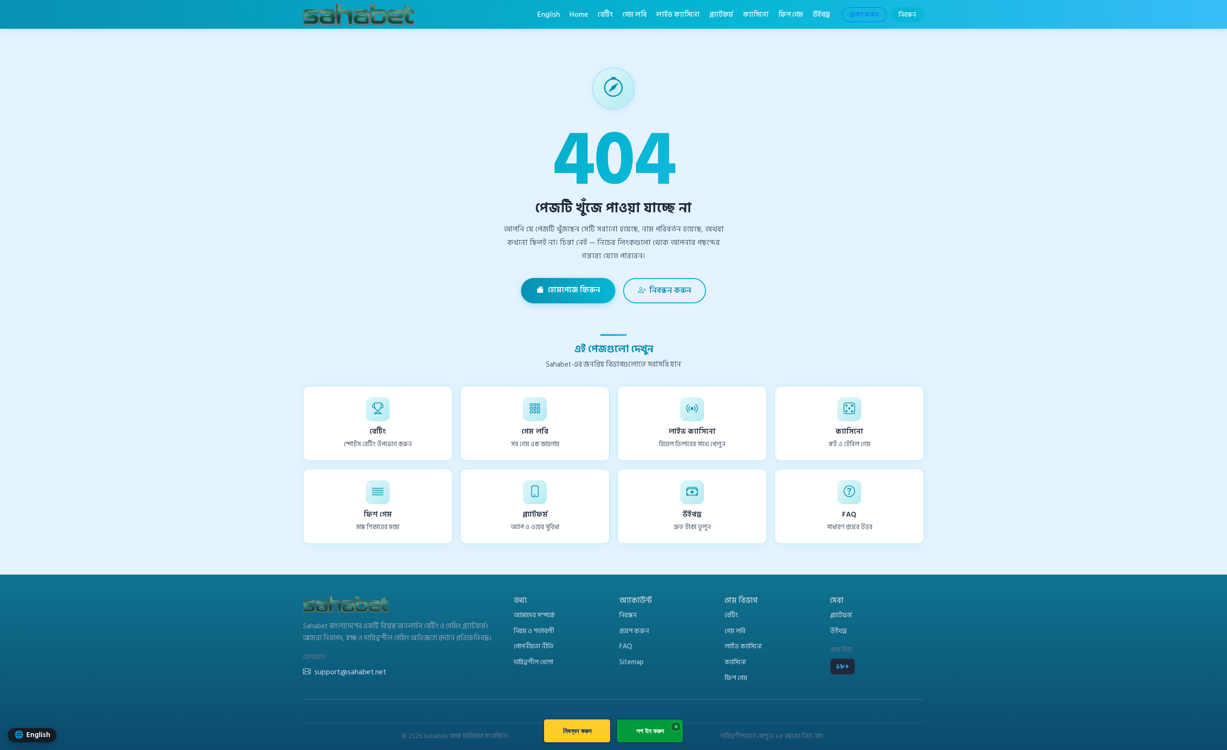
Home (578, 14)
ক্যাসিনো (756, 14)
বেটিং (605, 14)
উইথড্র (821, 14)
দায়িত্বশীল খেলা (533, 662)
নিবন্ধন (907, 14)
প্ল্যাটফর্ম (721, 14)
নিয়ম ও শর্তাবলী (534, 630)
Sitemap (631, 662)
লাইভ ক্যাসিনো (678, 14)
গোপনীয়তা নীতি (534, 646)
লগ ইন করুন (650, 730)
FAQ (625, 646)
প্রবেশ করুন (864, 14)
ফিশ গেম (790, 14)
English (548, 14)
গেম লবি (635, 14)
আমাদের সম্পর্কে (534, 615)
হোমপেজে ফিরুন (574, 290)
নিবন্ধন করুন (670, 290)
